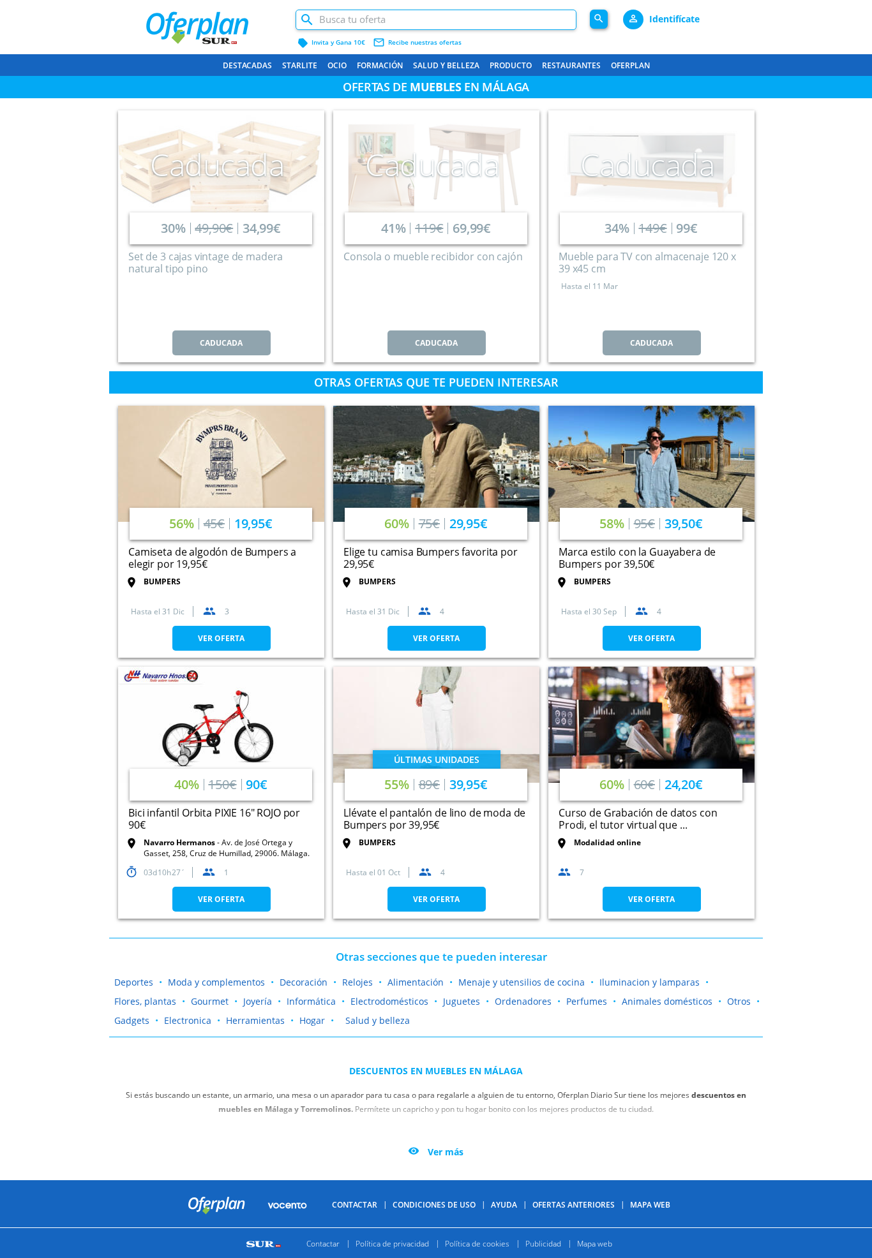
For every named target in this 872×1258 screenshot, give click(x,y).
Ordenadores (523, 1001)
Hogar (312, 1020)
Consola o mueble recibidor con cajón (433, 256)
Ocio (337, 65)
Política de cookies (477, 1243)
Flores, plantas (145, 1001)
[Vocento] (287, 1204)
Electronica (187, 1020)
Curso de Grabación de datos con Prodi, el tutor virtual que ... (638, 819)
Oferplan (630, 65)
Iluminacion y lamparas (649, 982)
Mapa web (594, 1243)
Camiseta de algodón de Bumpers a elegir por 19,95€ (212, 558)
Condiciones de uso (434, 1204)
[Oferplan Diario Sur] (213, 23)
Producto (511, 65)
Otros (739, 1001)
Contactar (354, 1204)
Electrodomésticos (389, 1001)
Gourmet (210, 1001)
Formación (380, 65)
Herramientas (255, 1020)
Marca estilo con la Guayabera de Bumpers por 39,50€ (637, 558)
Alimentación (415, 982)
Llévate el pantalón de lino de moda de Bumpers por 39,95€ (434, 819)
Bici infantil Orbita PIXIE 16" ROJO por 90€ (214, 819)
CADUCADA (221, 342)
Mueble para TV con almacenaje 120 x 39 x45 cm (647, 262)
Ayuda (504, 1204)
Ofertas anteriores (573, 1204)
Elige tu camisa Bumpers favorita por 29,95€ (430, 558)
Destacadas (247, 65)
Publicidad (543, 1243)
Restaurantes (571, 65)
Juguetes (461, 1001)
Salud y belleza (446, 65)
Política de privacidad (392, 1243)
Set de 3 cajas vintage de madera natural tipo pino (205, 262)
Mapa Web (650, 1204)
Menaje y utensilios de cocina (521, 982)
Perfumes (586, 1001)
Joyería (257, 1001)
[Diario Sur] (265, 1243)
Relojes (357, 982)
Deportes (133, 982)
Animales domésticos (667, 1001)
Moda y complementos (216, 982)
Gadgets (131, 1020)
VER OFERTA (221, 638)
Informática (311, 1001)
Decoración (303, 982)
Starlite (299, 65)
